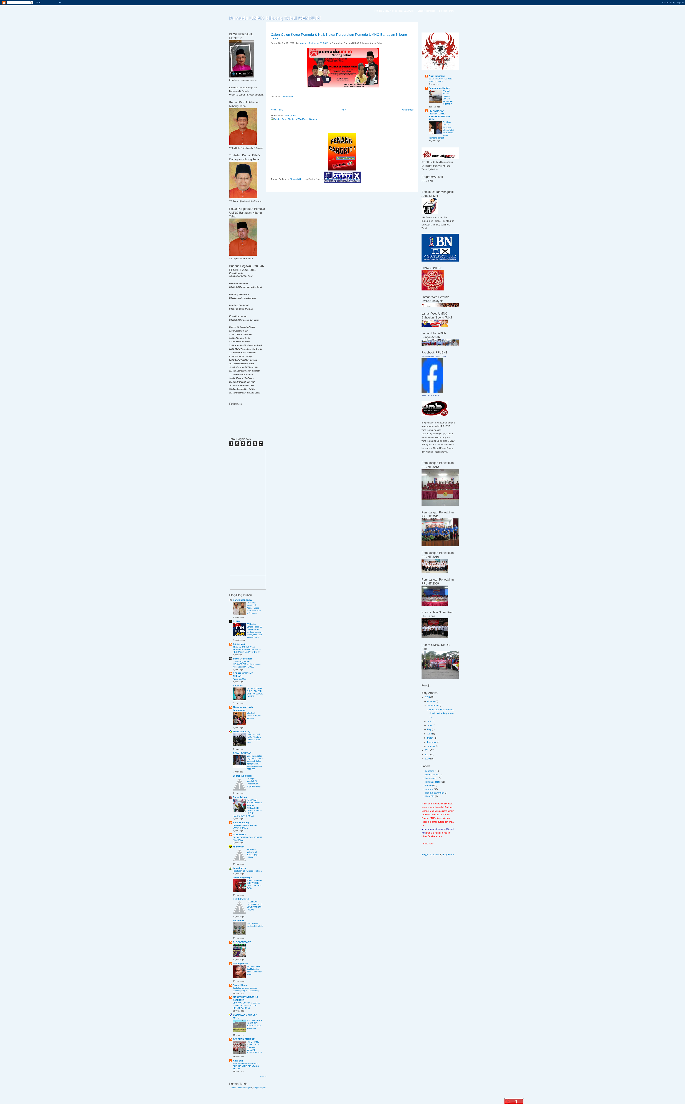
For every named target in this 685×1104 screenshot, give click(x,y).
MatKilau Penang (241, 731)
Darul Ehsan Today (242, 600)
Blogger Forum (446, 11)
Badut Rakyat (240, 797)
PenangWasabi (240, 963)
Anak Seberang (241, 822)
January (431, 746)
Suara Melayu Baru (242, 659)
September (432, 705)
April (429, 733)
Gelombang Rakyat (242, 877)
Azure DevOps (239, 679)
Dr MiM (236, 621)
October (431, 701)
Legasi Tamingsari (242, 776)
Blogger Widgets (259, 1088)
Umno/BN (430, 796)
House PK (238, 685)
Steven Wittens (297, 179)
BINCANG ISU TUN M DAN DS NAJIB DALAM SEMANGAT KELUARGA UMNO (246, 1005)
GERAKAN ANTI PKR (244, 1039)
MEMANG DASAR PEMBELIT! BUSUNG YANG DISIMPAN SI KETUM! (246, 1066)
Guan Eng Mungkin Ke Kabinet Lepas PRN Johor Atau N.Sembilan (254, 608)
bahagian (429, 771)
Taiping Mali (239, 644)
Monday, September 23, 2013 (314, 43)
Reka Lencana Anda (430, 395)
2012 (427, 750)
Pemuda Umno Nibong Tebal (434, 356)
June (430, 725)
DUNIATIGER (239, 834)
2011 (427, 754)
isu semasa (430, 778)
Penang (429, 785)
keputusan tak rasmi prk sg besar (247, 871)
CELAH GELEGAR (242, 753)
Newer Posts (277, 110)
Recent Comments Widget (241, 1088)
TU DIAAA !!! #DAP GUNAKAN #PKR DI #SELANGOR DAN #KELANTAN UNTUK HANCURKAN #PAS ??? (247, 808)
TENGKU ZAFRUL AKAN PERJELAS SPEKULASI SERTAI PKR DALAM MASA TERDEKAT (247, 649)
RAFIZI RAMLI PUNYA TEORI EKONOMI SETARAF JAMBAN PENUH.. (255, 1047)
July (429, 721)
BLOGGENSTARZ (242, 942)
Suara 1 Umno (240, 985)
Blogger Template (426, 11)
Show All (263, 1076)
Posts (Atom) (290, 115)
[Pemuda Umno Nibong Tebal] (432, 392)
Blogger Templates (336, 179)
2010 (427, 758)
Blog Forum (448, 854)
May (429, 729)
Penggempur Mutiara (439, 88)
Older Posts (407, 110)
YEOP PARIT (239, 920)
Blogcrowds (354, 179)
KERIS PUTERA (241, 899)
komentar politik (432, 782)
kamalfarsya (239, 868)
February (432, 742)
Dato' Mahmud (432, 774)
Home (343, 110)
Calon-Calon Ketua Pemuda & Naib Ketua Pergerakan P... (440, 713)
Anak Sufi (238, 1061)
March (430, 738)
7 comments (287, 96)
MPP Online (239, 846)
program (429, 789)
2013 (427, 697)
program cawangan (434, 793)
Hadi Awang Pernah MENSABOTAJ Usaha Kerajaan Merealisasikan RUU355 (246, 664)
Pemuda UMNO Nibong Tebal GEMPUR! (275, 18)
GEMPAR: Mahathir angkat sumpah (254, 715)
